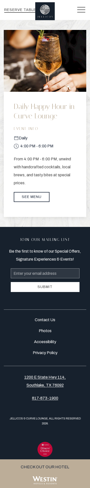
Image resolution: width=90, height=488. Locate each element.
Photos (45, 331)
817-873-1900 (45, 398)
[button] (81, 10)
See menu (32, 197)
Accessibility (45, 342)
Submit (45, 287)
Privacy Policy (45, 353)
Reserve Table (20, 10)
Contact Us (45, 320)
